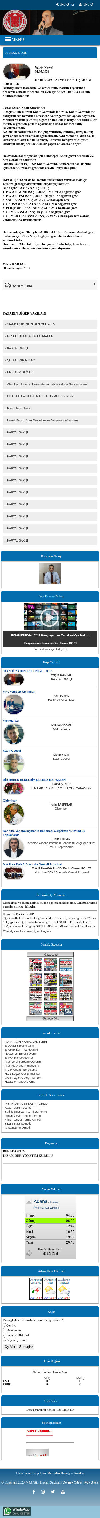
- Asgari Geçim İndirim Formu (22, 1115)
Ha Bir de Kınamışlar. (61, 699)
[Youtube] (64, 1492)
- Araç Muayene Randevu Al (21, 1065)
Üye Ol (88, 4)
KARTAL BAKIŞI (61, 679)
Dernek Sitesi (72, 1482)
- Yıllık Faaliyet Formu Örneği (22, 1119)
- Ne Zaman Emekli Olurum (20, 1053)
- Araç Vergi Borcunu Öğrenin (22, 1061)
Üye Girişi (66, 4)
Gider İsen (10, 800)
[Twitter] (55, 1492)
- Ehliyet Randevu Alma (18, 1057)
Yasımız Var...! (61, 728)
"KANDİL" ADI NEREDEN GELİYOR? (28, 671)
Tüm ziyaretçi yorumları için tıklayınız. (27, 931)
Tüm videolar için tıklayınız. (51, 649)
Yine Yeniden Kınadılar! (19, 691)
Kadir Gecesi (12, 750)
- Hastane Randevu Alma (19, 1081)
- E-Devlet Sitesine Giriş (18, 1045)
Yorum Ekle (21, 286)
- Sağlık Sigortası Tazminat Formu (25, 1111)
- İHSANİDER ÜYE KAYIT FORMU (25, 1103)
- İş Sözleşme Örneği (16, 1127)
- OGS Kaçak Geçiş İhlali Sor (22, 1077)
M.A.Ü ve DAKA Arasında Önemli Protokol (32, 864)
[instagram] (45, 1492)
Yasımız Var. (11, 720)
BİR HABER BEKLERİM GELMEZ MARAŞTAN (34, 780)
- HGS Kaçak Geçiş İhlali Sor (22, 1073)
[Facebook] (35, 1492)
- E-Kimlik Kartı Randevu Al (20, 1049)
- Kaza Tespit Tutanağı (17, 1107)
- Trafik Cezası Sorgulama (20, 1069)
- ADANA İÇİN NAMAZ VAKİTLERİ (25, 1041)
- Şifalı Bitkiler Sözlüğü (17, 1123)
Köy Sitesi (91, 1482)
